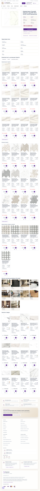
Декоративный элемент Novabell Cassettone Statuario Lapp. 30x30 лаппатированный (6, 261)
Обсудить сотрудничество (9, 467)
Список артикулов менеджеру (25, 443)
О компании (13, 0)
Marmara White (26, 383)
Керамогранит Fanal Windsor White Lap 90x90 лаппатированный (24, 324)
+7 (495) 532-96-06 (29, 2)
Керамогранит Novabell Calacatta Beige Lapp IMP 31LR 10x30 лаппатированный (15, 73)
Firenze (18, 383)
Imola (27, 355)
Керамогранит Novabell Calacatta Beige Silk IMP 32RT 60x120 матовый (5, 125)
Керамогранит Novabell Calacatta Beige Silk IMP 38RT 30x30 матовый (33, 125)
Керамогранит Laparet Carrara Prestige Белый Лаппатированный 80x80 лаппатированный (34, 379)
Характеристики (25, 35)
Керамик (6, 472)
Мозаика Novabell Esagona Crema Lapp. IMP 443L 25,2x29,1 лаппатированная (24, 205)
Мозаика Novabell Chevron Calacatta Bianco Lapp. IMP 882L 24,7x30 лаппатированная (15, 153)
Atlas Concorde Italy (4, 356)
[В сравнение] (7, 87)
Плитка (4, 423)
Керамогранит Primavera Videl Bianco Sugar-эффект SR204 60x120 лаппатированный (34, 351)
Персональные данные (6, 443)
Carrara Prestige (36, 383)
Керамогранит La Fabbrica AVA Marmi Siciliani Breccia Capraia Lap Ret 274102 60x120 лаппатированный (15, 325)
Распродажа (5, 430)
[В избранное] (5, 87)
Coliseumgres (16, 382)
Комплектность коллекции (33, 35)
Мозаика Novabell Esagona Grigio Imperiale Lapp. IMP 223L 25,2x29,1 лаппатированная (34, 205)
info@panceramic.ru (28, 3)
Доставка (5, 0)
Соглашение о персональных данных (8, 482)
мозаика (9, 59)
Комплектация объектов (24, 430)
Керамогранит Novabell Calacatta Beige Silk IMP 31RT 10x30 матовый (33, 99)
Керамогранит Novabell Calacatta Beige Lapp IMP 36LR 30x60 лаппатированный (6, 99)
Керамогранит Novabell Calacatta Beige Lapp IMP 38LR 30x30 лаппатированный (15, 99)
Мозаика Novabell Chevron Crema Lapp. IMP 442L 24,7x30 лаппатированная (33, 153)
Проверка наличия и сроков (25, 428)
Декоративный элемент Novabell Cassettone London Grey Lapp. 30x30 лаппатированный (34, 235)
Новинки (4, 428)
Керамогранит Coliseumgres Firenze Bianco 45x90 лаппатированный (15, 379)
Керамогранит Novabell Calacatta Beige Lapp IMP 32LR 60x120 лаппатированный (24, 73)
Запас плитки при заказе (24, 439)
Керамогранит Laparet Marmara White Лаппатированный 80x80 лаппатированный (24, 379)
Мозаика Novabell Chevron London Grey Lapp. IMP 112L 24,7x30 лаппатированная (15, 179)
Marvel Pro (8, 357)
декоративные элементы (14, 59)
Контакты (17, 0)
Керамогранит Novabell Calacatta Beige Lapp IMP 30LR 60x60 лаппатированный (6, 73)
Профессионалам (9, 0)
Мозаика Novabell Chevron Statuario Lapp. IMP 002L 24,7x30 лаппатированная (24, 179)
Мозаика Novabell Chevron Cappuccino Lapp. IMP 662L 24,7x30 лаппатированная (24, 153)
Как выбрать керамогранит (24, 437)
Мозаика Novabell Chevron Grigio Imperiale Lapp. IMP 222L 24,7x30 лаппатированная (6, 179)
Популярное (5, 432)
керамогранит (4, 59)
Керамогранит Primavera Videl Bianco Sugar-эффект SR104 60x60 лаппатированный (6, 324)
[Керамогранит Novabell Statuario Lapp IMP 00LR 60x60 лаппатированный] (11, 18)
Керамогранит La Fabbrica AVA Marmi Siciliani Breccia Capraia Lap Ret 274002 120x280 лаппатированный (15, 352)
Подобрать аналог (26, 466)
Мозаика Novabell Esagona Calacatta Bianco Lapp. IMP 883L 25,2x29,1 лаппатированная (6, 205)
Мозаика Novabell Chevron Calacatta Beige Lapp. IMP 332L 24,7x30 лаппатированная (5, 153)
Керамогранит (5, 421)
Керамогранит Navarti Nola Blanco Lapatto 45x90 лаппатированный (6, 379)
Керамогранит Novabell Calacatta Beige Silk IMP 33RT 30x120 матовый (15, 125)
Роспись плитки (23, 421)
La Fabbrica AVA (14, 329)
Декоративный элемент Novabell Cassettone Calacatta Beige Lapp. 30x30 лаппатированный (6, 235)
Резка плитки (22, 423)
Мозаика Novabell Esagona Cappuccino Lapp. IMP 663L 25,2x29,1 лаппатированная (15, 205)
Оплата (2, 0)
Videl (9, 328)
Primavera (7, 327)
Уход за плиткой (23, 441)
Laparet (27, 382)
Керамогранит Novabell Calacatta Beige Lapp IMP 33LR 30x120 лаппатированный (34, 73)
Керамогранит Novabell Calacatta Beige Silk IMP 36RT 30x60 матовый (24, 125)
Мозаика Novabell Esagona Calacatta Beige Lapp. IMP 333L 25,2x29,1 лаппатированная (34, 179)
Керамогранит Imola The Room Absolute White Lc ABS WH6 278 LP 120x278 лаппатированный (24, 351)
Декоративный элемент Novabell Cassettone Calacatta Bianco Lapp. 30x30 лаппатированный (15, 235)
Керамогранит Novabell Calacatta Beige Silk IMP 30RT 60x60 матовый (24, 99)
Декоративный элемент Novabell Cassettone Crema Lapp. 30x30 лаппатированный (24, 235)
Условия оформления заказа (7, 441)
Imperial (32, 17)
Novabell (24, 17)
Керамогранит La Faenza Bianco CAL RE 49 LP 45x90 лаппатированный (34, 324)
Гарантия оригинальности (7, 439)
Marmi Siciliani (17, 330)
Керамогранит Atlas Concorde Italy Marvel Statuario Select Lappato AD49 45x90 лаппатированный (5, 352)
